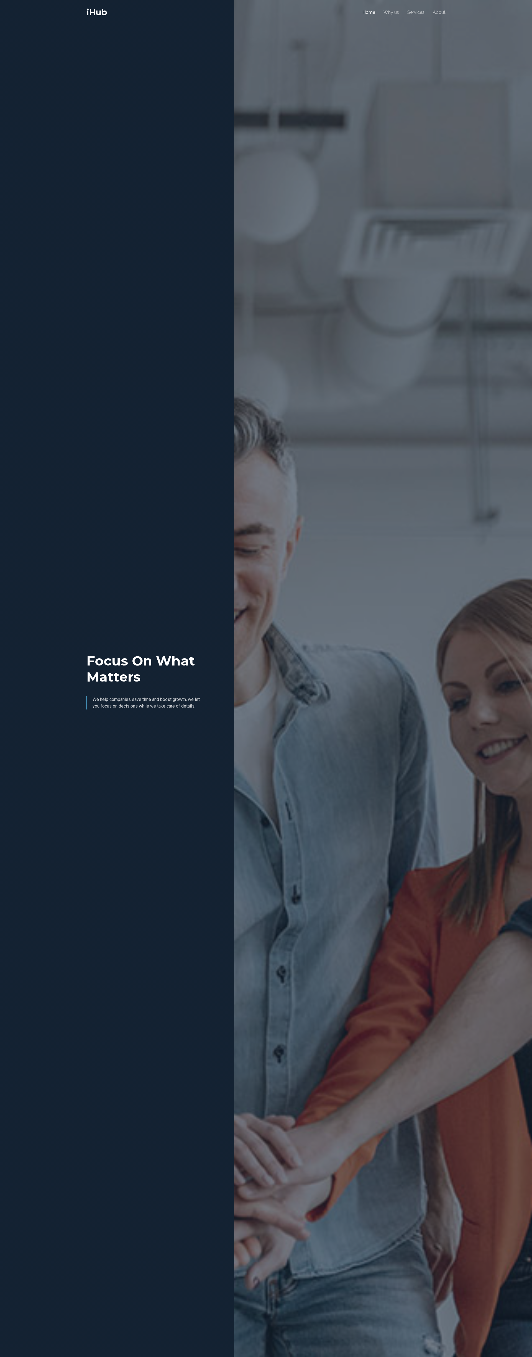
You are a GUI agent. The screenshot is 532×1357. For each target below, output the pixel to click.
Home (368, 12)
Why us (391, 12)
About (439, 12)
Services (415, 12)
